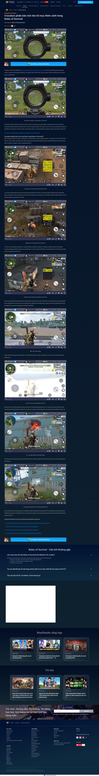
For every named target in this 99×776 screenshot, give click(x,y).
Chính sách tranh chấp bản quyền (24, 770)
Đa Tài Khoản (34, 735)
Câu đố (7, 754)
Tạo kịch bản (34, 750)
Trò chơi (28, 2)
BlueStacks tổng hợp (55, 6)
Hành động (8, 749)
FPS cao (33, 751)
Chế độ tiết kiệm (34, 740)
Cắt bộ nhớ (33, 748)
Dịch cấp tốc (33, 742)
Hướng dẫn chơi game (78, 29)
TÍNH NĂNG (20, 2)
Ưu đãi (7, 735)
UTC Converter (34, 756)
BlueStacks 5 (9, 732)
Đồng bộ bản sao (34, 737)
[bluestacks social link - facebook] (83, 737)
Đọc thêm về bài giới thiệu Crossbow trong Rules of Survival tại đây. (22, 133)
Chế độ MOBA (34, 734)
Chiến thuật (8, 762)
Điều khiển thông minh (35, 743)
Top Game (8, 747)
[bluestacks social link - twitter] (86, 737)
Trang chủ (18, 6)
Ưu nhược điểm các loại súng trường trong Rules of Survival (22, 530)
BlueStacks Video (79, 6)
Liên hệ (55, 734)
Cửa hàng (8, 734)
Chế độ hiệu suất (34, 746)
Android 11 (8, 738)
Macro (32, 738)
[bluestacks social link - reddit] (80, 737)
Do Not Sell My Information (39, 770)
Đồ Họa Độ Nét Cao (35, 753)
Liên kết (52, 2)
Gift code (70, 6)
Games (25, 6)
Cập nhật (78, 730)
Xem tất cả (85, 139)
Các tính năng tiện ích (35, 754)
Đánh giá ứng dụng (33, 6)
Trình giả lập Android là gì (59, 744)
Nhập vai (8, 757)
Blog (35, 2)
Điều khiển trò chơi (35, 730)
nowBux (8, 737)
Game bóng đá (9, 763)
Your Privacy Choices (51, 775)
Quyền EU (32, 770)
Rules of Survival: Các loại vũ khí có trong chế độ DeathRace (22, 526)
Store (44, 2)
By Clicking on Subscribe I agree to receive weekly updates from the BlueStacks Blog (71, 714)
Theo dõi (86, 711)
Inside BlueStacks (44, 6)
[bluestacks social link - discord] (77, 737)
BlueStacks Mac (9, 730)
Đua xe (7, 755)
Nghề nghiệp (56, 735)
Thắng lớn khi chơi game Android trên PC (62, 742)
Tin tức (64, 6)
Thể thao (8, 760)
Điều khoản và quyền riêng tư (11, 770)
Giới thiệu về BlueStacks (58, 730)
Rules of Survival (22, 9)
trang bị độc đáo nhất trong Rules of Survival (33, 70)
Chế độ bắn (33, 732)
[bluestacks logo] (10, 2)
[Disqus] (30, 604)
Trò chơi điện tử (9, 752)
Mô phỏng (8, 759)
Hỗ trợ (58, 2)
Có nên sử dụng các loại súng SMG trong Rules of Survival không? (24, 533)
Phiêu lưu (8, 750)
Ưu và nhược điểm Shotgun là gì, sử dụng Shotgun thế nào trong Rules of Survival (28, 523)
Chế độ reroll (33, 745)
